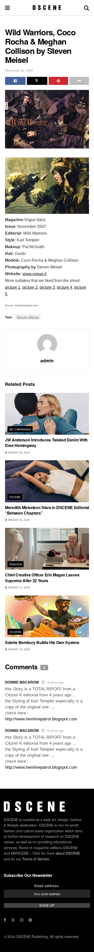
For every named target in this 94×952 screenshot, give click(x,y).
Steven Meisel (28, 317)
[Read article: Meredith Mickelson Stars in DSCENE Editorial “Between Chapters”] (47, 481)
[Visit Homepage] (47, 8)
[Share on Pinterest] (58, 81)
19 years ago (55, 682)
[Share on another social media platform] (79, 81)
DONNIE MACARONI (22, 682)
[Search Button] (86, 7)
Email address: (47, 885)
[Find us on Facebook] (5, 920)
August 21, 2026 (18, 587)
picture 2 (30, 287)
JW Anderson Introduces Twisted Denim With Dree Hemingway (46, 442)
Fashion (15, 564)
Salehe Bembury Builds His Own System (42, 642)
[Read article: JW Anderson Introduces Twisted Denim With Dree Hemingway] (47, 414)
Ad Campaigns (20, 429)
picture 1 (12, 287)
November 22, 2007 (19, 70)
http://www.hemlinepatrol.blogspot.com (41, 719)
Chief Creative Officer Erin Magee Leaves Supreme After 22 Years (42, 577)
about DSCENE (68, 853)
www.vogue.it (34, 274)
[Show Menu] (7, 7)
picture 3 (47, 287)
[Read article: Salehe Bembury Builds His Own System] (47, 616)
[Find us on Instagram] (22, 920)
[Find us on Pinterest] (30, 920)
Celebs (15, 497)
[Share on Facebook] (15, 81)
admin (47, 360)
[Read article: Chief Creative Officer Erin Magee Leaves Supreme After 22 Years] (47, 549)
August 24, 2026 (18, 520)
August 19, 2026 (18, 649)
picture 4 (64, 287)
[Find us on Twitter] (13, 920)
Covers (15, 632)
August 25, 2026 (18, 452)
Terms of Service (35, 858)
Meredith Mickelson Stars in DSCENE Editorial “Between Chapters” (47, 510)
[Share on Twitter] (37, 81)
